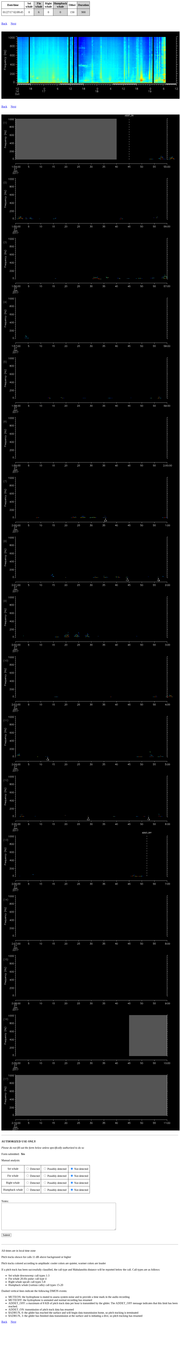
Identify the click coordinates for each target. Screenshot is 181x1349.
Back (4, 23)
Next (13, 23)
